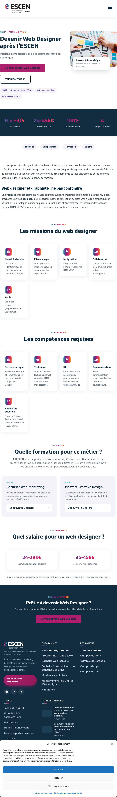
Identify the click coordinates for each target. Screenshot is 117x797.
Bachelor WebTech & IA (55, 661)
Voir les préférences (58, 786)
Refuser (58, 777)
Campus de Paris (90, 655)
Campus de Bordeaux (93, 661)
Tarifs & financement (16, 727)
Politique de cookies (43, 793)
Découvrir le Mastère (88, 507)
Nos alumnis (11, 722)
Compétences (49, 147)
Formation (71, 147)
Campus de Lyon (90, 666)
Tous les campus (90, 650)
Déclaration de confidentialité (68, 793)
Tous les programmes (55, 650)
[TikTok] (21, 692)
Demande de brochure (14, 680)
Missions (29, 147)
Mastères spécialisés (54, 675)
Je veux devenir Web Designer (22, 67)
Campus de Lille (89, 671)
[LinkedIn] (14, 692)
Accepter (58, 769)
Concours (9, 738)
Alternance (48, 689)
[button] (112, 743)
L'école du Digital (14, 708)
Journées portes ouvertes (19, 733)
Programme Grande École (57, 655)
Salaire (88, 147)
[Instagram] (6, 692)
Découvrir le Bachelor (29, 507)
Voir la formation (15, 79)
